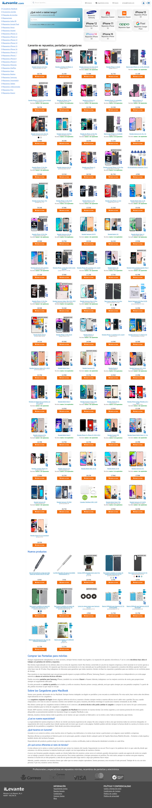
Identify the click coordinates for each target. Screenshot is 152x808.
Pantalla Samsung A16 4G (64, 234)
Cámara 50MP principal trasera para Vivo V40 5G (88, 573)
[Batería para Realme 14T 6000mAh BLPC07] (64, 630)
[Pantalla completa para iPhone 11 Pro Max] (39, 291)
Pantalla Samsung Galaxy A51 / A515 (39, 368)
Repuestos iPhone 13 (140, 16)
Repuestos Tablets (9, 84)
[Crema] (113, 305)
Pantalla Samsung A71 (64, 468)
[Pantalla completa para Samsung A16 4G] (64, 224)
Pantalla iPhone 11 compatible (113, 100)
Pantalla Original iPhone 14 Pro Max (113, 167)
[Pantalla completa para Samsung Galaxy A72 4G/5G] (138, 492)
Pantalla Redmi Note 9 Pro (113, 502)
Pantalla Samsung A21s (39, 435)
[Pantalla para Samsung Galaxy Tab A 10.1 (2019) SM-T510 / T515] (64, 291)
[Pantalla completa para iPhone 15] (88, 325)
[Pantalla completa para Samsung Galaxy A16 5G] (64, 157)
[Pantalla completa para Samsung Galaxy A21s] (39, 425)
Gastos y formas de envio (112, 789)
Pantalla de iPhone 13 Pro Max (88, 134)
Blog (55, 798)
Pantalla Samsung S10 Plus (64, 134)
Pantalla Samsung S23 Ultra (39, 67)
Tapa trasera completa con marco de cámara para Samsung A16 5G (113, 573)
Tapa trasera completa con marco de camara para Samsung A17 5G (39, 606)
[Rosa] (134, 576)
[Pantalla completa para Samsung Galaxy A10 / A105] (138, 358)
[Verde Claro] (113, 577)
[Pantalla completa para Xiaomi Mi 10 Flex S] (39, 526)
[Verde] (111, 305)
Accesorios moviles (9, 12)
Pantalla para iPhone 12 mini (113, 201)
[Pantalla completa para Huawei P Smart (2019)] (88, 392)
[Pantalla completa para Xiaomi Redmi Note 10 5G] (88, 459)
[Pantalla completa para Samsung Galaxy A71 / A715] (64, 459)
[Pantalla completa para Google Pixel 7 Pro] (39, 191)
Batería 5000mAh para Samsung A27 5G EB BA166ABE (113, 606)
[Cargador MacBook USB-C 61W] (88, 492)
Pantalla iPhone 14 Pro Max (39, 234)
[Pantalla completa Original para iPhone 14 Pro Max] (113, 157)
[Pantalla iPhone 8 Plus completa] (138, 392)
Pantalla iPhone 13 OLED (113, 67)
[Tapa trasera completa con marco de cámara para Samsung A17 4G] (64, 596)
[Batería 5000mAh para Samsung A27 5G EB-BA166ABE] (113, 596)
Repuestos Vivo (8, 90)
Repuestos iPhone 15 (108, 37)
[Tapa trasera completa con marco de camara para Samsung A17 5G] (39, 596)
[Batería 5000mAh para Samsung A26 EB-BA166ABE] (138, 596)
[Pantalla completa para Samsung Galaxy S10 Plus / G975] (64, 124)
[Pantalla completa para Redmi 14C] (113, 258)
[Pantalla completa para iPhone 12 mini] (113, 191)
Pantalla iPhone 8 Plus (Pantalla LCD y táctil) (137, 402)
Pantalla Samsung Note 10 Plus (88, 301)
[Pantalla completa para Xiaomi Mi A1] (113, 392)
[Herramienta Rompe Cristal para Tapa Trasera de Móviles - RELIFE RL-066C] (39, 563)
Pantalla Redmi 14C (113, 268)
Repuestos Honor (9, 27)
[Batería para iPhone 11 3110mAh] (113, 124)
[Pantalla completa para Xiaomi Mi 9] (39, 392)
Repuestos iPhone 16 (10, 49)
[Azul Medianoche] (116, 577)
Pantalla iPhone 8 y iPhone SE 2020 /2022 (88, 435)
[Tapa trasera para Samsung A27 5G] (138, 563)
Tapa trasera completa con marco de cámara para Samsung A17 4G (64, 606)
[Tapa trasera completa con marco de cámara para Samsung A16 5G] (113, 563)
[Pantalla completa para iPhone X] (113, 325)
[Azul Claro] (63, 611)
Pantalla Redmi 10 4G (113, 468)
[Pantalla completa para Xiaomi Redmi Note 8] (64, 425)
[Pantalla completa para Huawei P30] (113, 425)
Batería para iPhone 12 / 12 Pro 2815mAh (137, 67)
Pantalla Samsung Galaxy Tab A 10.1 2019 (64, 301)
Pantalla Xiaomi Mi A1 (113, 402)
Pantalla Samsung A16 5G (64, 167)
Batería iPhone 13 (138, 100)
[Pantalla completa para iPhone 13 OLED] (113, 57)
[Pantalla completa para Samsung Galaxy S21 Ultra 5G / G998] (39, 124)
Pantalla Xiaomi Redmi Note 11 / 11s (138, 435)
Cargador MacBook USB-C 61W (88, 502)
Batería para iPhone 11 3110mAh (113, 134)
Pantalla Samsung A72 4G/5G (138, 502)
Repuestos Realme (9, 74)
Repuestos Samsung (91, 16)
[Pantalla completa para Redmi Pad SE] (39, 325)
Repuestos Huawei (107, 17)
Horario (116, 3)
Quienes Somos (59, 796)
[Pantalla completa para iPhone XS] (39, 459)
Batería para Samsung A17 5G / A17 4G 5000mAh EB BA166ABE (39, 640)
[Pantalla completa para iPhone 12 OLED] (39, 90)
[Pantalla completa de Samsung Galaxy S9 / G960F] (64, 492)
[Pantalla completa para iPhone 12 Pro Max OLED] (64, 258)
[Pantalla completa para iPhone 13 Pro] (64, 90)
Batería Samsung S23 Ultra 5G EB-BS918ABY (137, 301)
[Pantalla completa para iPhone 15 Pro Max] (39, 157)
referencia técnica (47, 15)
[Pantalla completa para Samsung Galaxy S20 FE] (88, 224)
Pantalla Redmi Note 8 (64, 435)
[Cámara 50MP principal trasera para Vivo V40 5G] (88, 563)
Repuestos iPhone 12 (91, 27)
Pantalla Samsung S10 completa (39, 268)
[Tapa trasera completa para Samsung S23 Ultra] (113, 291)
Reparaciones (7, 18)
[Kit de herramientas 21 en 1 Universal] (138, 157)
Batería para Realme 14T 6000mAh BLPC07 (64, 640)
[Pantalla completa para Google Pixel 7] (138, 258)
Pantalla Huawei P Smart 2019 (88, 402)
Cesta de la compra (148, 3)
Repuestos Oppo (124, 27)
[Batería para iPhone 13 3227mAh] (138, 90)
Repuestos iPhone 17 (10, 52)
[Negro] (38, 137)
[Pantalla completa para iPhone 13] (88, 90)
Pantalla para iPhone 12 (88, 167)
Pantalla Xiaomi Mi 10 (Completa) (39, 535)
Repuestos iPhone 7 (9, 55)
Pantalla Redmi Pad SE (39, 335)
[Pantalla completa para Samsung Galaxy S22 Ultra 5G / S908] (88, 57)
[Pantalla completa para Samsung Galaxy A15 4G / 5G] (138, 124)
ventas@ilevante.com (128, 3)
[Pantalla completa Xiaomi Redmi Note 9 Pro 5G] (113, 492)
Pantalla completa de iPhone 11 (64, 67)
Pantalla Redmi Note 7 (64, 368)
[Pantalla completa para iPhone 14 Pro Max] (39, 224)
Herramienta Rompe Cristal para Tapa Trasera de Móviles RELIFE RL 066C (39, 573)
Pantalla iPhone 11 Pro (88, 201)
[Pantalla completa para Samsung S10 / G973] (39, 258)
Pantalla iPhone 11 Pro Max (39, 301)
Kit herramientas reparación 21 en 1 (138, 167)
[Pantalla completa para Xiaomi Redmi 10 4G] (113, 459)
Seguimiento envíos (103, 3)
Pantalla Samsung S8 (39, 502)
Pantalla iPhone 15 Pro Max (39, 167)
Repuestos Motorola (10, 65)
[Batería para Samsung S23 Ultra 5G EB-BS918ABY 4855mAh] (138, 291)
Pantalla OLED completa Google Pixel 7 (138, 268)
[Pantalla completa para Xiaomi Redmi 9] (113, 358)
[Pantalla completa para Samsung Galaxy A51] (39, 358)
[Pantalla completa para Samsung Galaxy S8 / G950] (39, 492)
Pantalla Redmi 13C (113, 234)
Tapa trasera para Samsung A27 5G (137, 573)
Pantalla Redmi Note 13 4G (137, 201)
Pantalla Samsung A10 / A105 (138, 368)
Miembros (143, 3)
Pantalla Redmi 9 (113, 368)
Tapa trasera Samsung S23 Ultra (113, 301)
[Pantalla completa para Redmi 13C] (113, 224)
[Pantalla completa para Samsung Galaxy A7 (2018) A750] (138, 325)
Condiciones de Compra (112, 791)
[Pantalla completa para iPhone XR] (88, 258)
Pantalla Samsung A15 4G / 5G (137, 134)
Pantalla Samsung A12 (89, 368)
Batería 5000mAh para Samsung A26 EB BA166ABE (138, 606)
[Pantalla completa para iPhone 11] (64, 57)
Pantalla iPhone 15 (88, 335)
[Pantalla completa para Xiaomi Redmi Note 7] (64, 358)
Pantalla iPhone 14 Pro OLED (64, 335)
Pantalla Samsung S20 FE (89, 234)
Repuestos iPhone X (9, 62)
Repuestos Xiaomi (124, 17)
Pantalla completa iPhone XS (40, 468)
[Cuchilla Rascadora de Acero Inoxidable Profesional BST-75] (64, 563)
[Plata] (41, 137)
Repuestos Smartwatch (11, 80)
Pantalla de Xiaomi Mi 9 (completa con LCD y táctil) (39, 402)
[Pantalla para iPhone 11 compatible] (113, 90)
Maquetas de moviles (10, 15)
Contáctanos (58, 794)
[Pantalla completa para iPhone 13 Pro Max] (88, 124)
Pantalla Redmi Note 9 (64, 402)
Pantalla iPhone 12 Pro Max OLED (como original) (64, 268)
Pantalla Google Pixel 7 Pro (39, 201)
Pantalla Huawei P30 (113, 435)
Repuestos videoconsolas (11, 87)
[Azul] (139, 576)
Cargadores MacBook (10, 9)
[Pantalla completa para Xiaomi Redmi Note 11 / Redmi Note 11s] (138, 425)
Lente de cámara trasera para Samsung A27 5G (88, 606)
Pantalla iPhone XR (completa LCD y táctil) (88, 268)
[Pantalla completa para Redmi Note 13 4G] (138, 191)
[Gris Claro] (111, 577)
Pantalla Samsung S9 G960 (64, 502)
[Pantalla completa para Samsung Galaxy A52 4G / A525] (138, 459)
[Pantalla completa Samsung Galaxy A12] (88, 358)
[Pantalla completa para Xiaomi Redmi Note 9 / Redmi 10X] (64, 392)
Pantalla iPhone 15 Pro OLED (64, 201)
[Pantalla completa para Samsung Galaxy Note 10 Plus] (88, 291)
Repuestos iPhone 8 (9, 59)
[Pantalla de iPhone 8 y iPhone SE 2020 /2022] (88, 425)
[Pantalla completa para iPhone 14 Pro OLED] (64, 325)
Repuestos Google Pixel (140, 28)
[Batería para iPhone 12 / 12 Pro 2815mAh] (138, 57)
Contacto (89, 3)
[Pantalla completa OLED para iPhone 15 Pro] (64, 191)
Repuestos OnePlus (9, 68)
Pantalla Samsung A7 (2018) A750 (137, 335)
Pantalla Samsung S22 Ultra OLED (88, 67)
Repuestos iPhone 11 (108, 27)
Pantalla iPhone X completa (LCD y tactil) (113, 335)
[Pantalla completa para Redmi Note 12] (138, 224)
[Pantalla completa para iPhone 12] (88, 157)
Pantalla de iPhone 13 (89, 100)
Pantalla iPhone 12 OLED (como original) (39, 100)
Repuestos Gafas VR (9, 21)
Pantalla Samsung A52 (138, 468)
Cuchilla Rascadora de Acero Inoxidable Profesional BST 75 (64, 573)
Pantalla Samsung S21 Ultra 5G (39, 134)
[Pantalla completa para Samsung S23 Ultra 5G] (39, 57)
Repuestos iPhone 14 (91, 38)
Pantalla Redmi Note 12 (137, 234)
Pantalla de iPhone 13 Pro (64, 100)
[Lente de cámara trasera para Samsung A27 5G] (88, 596)
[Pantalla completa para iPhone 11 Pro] (88, 191)
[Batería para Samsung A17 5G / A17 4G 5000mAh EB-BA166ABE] (39, 630)
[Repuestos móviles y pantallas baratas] (13, 3)
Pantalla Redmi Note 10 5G (88, 468)
